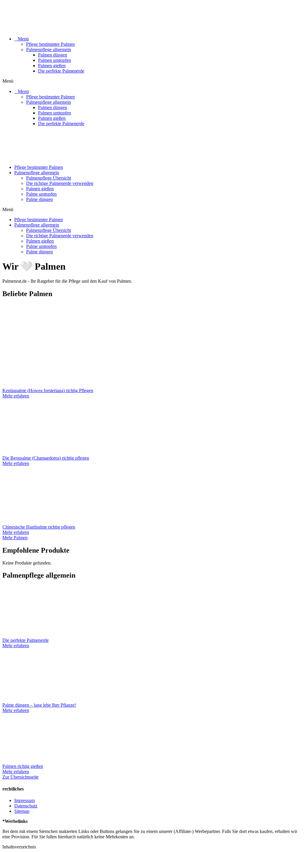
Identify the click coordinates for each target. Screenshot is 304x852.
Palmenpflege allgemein (48, 49)
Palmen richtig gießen (22, 766)
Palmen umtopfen (54, 60)
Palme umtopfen (41, 194)
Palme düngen (39, 199)
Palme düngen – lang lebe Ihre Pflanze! (39, 705)
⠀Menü (21, 38)
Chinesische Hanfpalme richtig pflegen (38, 526)
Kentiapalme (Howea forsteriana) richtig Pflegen (47, 390)
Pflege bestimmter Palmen (50, 44)
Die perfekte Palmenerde (61, 70)
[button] (152, 81)
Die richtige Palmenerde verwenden (59, 183)
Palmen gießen (52, 65)
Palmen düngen (52, 54)
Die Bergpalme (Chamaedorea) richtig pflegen (45, 457)
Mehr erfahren (15, 395)
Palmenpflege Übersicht (48, 177)
